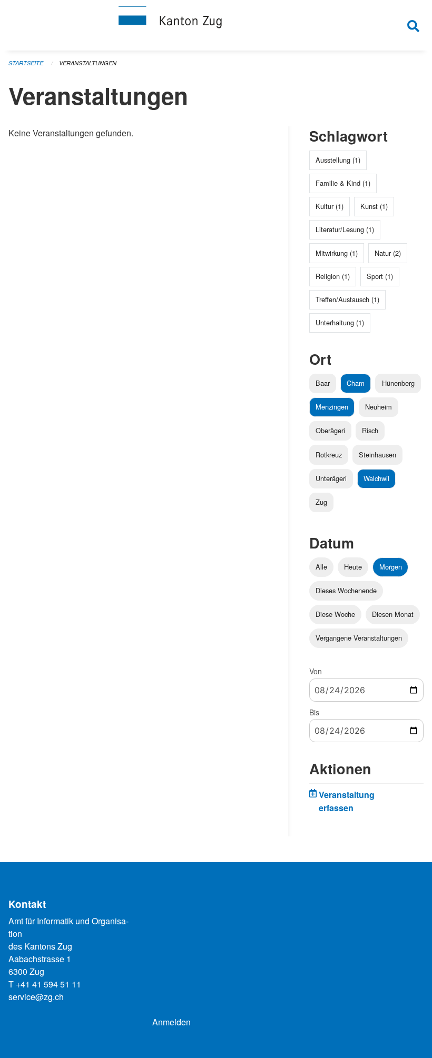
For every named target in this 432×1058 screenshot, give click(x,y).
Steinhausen (377, 455)
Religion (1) (333, 276)
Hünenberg (398, 383)
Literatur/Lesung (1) (345, 229)
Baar (323, 383)
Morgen (390, 567)
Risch (370, 430)
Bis (314, 712)
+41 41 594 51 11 (48, 984)
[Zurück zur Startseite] (216, 25)
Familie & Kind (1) (343, 183)
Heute (353, 567)
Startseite (25, 63)
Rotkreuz (329, 455)
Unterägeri (331, 478)
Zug (321, 502)
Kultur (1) (329, 206)
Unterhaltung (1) (340, 322)
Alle (321, 567)
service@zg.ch (36, 997)
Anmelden (171, 1022)
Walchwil (376, 478)
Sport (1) (380, 276)
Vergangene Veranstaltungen (359, 638)
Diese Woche (335, 614)
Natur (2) (388, 253)
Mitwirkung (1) (337, 253)
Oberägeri (330, 430)
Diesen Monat (393, 614)
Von (315, 671)
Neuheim (378, 407)
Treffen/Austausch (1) (347, 299)
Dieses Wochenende (346, 590)
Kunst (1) (374, 206)
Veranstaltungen (87, 63)
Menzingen (332, 407)
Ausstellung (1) (338, 160)
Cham (356, 383)
